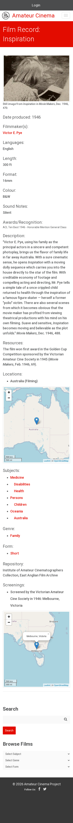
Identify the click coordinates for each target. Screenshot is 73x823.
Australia (19, 518)
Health (17, 491)
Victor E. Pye (12, 133)
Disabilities (20, 484)
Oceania (16, 511)
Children (18, 504)
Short (14, 553)
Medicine (17, 477)
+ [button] (9, 392)
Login (36, 5)
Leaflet (47, 460)
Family (15, 536)
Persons (16, 498)
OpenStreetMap (61, 460)
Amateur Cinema (33, 16)
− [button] (9, 398)
